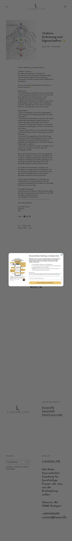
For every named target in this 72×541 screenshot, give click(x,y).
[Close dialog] (62, 255)
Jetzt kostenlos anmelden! (45, 282)
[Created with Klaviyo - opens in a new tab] (36, 287)
